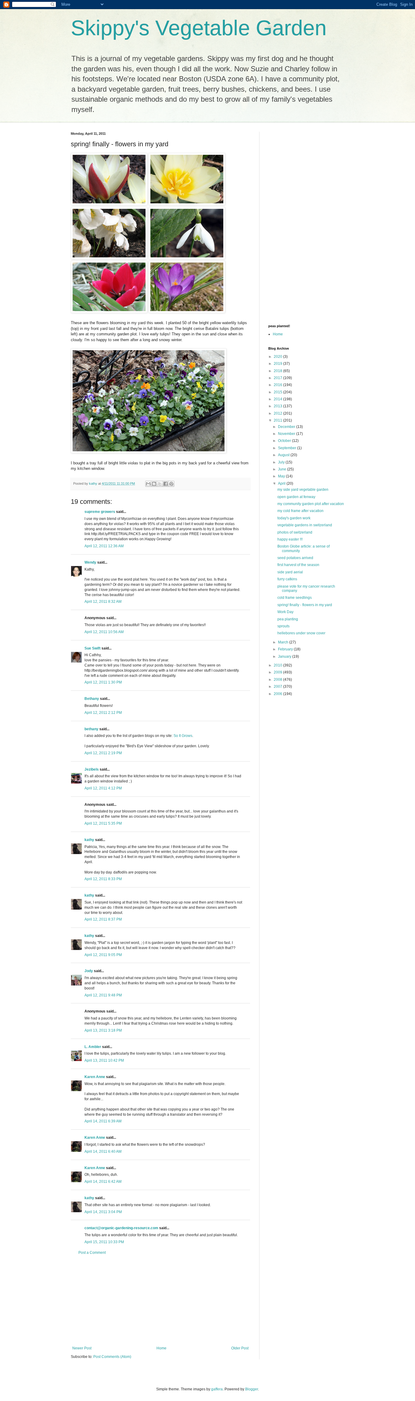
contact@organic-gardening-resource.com (121, 1228)
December (287, 427)
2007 (278, 686)
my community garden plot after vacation (310, 504)
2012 (278, 413)
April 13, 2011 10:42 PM (104, 1060)
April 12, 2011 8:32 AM (103, 601)
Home (161, 1348)
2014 (278, 399)
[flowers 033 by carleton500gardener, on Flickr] (148, 451)
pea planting (287, 619)
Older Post (240, 1348)
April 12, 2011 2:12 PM (103, 713)
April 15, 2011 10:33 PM (104, 1242)
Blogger (251, 1389)
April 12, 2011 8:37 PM (103, 919)
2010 (278, 665)
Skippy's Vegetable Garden (199, 28)
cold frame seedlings (294, 597)
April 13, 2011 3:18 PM (103, 1030)
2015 (278, 392)
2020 (278, 356)
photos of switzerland (294, 532)
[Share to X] (160, 484)
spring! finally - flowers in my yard (304, 605)
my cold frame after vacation (300, 511)
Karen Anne (94, 1077)
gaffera (217, 1389)
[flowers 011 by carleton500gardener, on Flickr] (109, 204)
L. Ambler (92, 1047)
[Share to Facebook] (166, 484)
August (284, 455)
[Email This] (148, 484)
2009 (278, 672)
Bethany (91, 699)
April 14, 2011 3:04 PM (103, 1212)
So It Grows (182, 736)
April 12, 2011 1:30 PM (103, 682)
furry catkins (287, 579)
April (282, 483)
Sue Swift (92, 648)
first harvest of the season (298, 565)
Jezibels (91, 769)
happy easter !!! (290, 539)
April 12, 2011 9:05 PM (103, 955)
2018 (278, 371)
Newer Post (81, 1348)
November (287, 434)
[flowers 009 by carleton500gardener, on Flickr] (109, 258)
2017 (278, 378)
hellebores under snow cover (301, 633)
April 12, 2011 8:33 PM (103, 879)
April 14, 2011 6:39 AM (103, 1121)
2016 (278, 385)
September (287, 448)
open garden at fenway (296, 497)
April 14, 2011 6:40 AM (103, 1151)
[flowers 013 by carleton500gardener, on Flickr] (187, 204)
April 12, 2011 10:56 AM (104, 632)
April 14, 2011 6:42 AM (103, 1181)
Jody (88, 971)
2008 (278, 679)
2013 (278, 406)
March (283, 642)
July (282, 462)
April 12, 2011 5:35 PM (103, 823)
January (285, 656)
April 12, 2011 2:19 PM (103, 753)
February (286, 649)
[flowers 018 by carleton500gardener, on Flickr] (187, 311)
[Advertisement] (160, 1300)
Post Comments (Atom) (112, 1357)
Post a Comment (92, 1252)
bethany (91, 729)
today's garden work (293, 518)
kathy (89, 840)
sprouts (283, 626)
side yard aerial (290, 572)
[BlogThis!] (154, 484)
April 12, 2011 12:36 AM (104, 546)
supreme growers (99, 512)
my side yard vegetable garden (302, 489)
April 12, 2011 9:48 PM (103, 995)
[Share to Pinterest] (171, 484)
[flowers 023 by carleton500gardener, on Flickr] (109, 311)
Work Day (285, 612)
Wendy (90, 562)
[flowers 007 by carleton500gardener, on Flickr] (187, 258)
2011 (278, 420)
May (282, 476)
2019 (278, 363)
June (282, 469)
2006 (278, 694)
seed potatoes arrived (295, 558)
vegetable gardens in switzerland (304, 525)
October (285, 441)
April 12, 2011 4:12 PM (103, 788)
